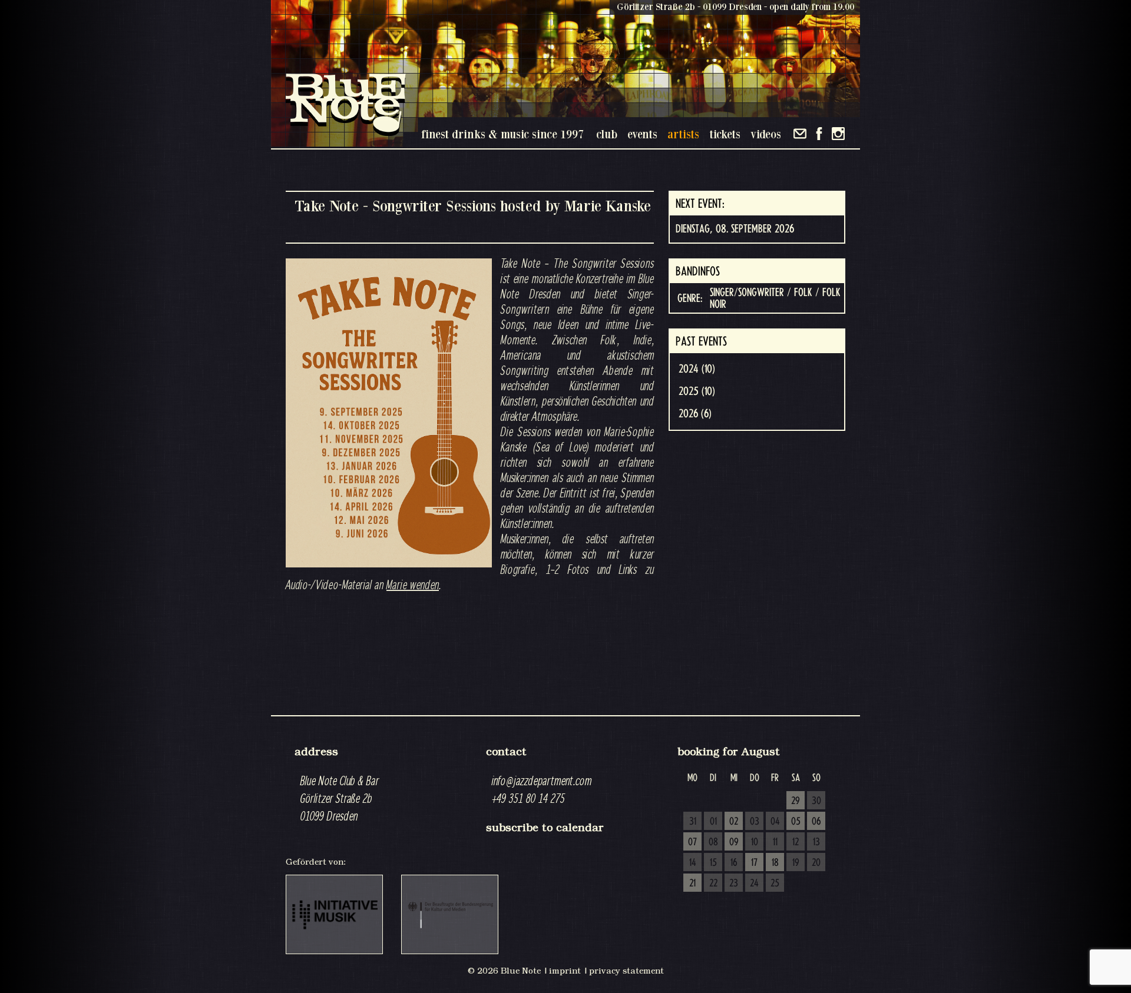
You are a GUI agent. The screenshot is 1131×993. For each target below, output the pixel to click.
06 (816, 821)
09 (734, 842)
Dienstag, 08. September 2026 (735, 229)
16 (734, 863)
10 (754, 842)
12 (795, 842)
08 (713, 842)
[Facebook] (819, 134)
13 (816, 842)
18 (775, 863)
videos (765, 134)
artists (683, 134)
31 (692, 821)
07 (692, 842)
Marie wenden (412, 584)
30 (816, 801)
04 (775, 821)
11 (775, 842)
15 (713, 863)
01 (713, 821)
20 (816, 863)
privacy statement (626, 970)
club (606, 134)
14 (692, 863)
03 (754, 821)
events (642, 134)
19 (795, 863)
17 (754, 863)
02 (733, 821)
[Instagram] (838, 134)
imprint (565, 970)
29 (795, 801)
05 (796, 821)
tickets (724, 134)
